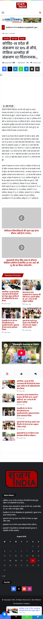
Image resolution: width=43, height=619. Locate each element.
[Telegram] (26, 69)
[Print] (37, 69)
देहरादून (22, 38)
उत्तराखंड (12, 33)
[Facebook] (4, 69)
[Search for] (40, 12)
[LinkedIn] (15, 69)
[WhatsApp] (21, 69)
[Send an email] (14, 63)
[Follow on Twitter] (12, 63)
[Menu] (3, 12)
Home (6, 33)
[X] (10, 69)
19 (16, 561)
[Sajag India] (21, 5)
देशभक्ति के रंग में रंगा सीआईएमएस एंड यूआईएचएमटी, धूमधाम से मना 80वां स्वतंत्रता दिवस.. (10, 325)
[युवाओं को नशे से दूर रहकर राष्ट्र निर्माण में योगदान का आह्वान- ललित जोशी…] (31, 313)
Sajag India (7, 63)
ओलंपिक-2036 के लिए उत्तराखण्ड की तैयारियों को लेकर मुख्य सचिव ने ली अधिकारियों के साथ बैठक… (10, 296)
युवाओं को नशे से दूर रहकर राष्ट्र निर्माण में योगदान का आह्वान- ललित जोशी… (30, 323)
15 (33, 556)
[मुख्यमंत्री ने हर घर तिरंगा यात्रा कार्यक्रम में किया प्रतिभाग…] (8, 436)
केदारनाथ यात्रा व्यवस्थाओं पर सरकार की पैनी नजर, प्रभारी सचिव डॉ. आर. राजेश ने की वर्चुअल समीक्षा (31, 296)
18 (10, 561)
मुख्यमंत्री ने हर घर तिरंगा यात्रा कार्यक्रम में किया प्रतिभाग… (28, 434)
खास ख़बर (14, 38)
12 (16, 556)
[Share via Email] (32, 69)
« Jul (3, 576)
